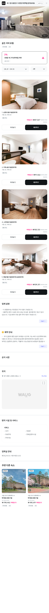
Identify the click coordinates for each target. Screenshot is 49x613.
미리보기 (13, 127)
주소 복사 (44, 376)
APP (39, 3)
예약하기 (36, 127)
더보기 (42, 321)
